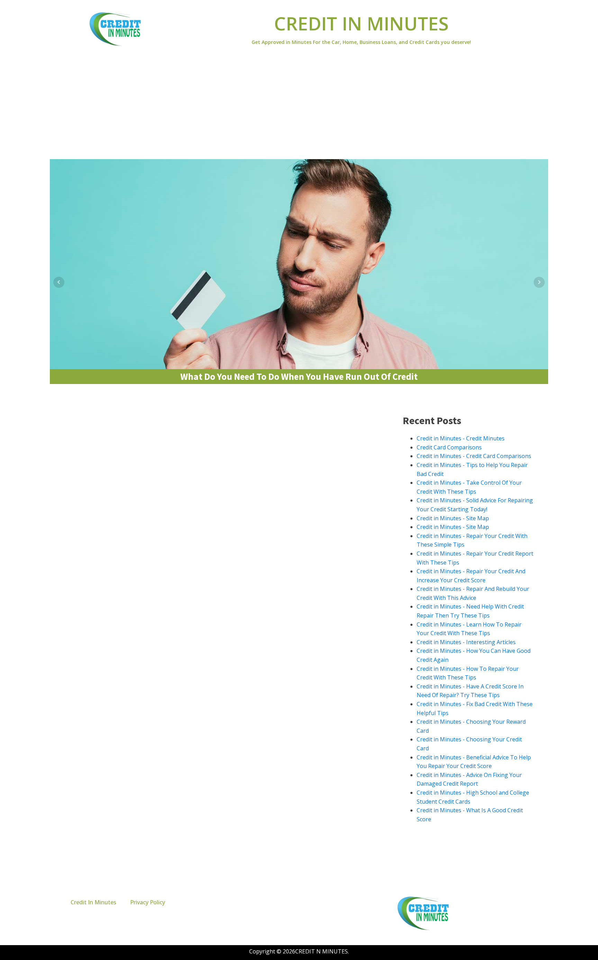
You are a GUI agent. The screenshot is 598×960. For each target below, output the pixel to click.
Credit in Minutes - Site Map (453, 518)
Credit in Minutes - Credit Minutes (461, 438)
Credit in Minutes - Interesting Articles (466, 642)
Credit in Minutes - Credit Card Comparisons (474, 456)
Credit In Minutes (93, 902)
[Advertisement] (299, 107)
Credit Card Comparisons (449, 447)
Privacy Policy (147, 902)
